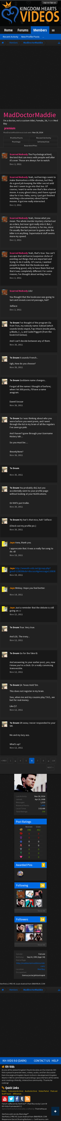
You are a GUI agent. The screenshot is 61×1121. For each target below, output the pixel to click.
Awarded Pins (30, 145)
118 (53, 760)
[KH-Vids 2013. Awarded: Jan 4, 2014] (20, 877)
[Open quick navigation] (59, 43)
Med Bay (41, 969)
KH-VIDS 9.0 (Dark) (15, 1061)
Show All (41, 911)
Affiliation (17, 1093)
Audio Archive (31, 1091)
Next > (50, 767)
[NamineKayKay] (29, 928)
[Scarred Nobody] (20, 894)
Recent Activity (43, 138)
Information (43, 141)
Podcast (53, 1091)
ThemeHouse (41, 1108)
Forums (23, 30)
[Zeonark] (29, 937)
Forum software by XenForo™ (14, 1103)
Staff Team (6, 1093)
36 (42, 885)
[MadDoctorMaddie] (20, 903)
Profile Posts (16, 138)
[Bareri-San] (38, 928)
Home (8, 30)
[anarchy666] (38, 937)
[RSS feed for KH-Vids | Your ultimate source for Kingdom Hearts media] (27, 1098)
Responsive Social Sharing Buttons (16, 1119)
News (4, 1091)
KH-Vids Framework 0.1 (12, 1106)
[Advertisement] (30, 78)
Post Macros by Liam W (37, 1103)
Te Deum (14, 322)
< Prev (3, 760)
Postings (16, 141)
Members (40, 30)
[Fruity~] (29, 894)
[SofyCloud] (20, 937)
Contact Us (42, 1061)
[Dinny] (29, 903)
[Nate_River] (38, 903)
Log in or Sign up (49, 2)
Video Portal (44, 1091)
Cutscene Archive (15, 1091)
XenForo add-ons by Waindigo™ (15, 1114)
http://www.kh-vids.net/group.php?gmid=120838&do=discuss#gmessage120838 (32, 570)
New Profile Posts (30, 36)
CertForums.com (41, 1119)
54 (42, 919)
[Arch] (38, 894)
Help (55, 1061)
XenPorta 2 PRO (6, 983)
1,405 (42, 805)
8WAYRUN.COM (38, 983)
